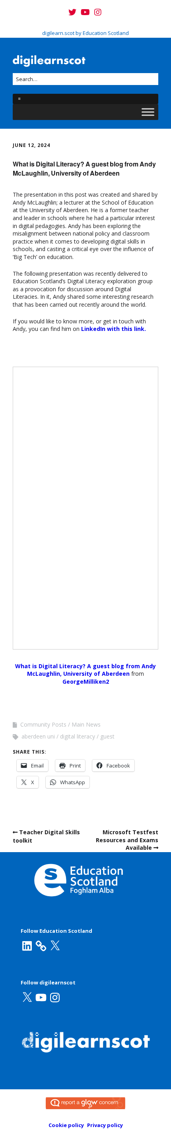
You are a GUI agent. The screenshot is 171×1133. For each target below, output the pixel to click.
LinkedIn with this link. (113, 329)
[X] (55, 946)
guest (107, 736)
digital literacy (77, 736)
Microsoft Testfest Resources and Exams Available (127, 839)
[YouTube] (85, 12)
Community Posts (43, 724)
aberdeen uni (38, 736)
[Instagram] (98, 12)
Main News (86, 724)
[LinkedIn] (27, 946)
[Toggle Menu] (148, 112)
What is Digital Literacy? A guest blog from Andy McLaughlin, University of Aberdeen (85, 670)
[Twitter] (73, 12)
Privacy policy (105, 1125)
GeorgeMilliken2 (85, 681)
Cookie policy (66, 1125)
